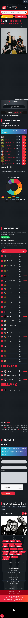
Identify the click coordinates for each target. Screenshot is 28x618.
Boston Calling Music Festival (14, 574)
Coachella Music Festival (14, 577)
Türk (26, 1)
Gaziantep (18, 543)
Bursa (5, 543)
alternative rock (22, 506)
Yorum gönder (8, 493)
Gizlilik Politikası (19, 599)
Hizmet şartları (8, 599)
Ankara (12, 541)
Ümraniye (22, 551)
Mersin (5, 554)
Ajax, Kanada (4, 427)
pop (9, 506)
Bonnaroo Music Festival (14, 572)
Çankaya (12, 546)
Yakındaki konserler (21, 16)
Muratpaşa (14, 556)
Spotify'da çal (6, 237)
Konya (5, 546)
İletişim (20, 591)
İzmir (18, 541)
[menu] (25, 7)
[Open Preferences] (2, 616)
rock (12, 425)
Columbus (7, 17)
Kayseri (20, 549)
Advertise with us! (14, 593)
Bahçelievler (14, 551)
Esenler (12, 554)
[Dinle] (17, 137)
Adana (11, 543)
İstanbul (6, 541)
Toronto (20, 429)
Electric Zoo (14, 583)
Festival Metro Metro (14, 586)
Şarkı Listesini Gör (15, 107)
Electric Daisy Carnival (14, 581)
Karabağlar (6, 556)
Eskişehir (19, 554)
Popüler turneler (10, 591)
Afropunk (14, 570)
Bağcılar (6, 549)
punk (14, 506)
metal (3, 509)
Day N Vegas (14, 579)
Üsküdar (6, 551)
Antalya (19, 546)
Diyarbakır (13, 549)
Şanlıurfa (6, 559)
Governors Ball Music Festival (14, 588)
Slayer (15, 341)
